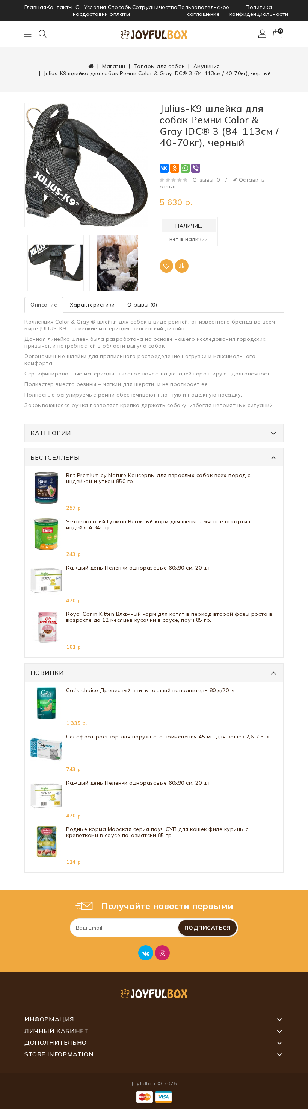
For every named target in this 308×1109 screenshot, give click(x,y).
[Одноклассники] (174, 168)
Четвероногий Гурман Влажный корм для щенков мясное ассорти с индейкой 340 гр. (159, 524)
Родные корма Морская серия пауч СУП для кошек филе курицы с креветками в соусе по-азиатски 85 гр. (157, 832)
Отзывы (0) (142, 304)
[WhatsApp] (185, 168)
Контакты (60, 7)
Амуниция (206, 66)
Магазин (113, 66)
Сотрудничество (155, 7)
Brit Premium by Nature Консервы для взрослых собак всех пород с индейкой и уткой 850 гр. (158, 478)
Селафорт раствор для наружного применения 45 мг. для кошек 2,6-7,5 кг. (169, 737)
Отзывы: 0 (206, 179)
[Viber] (195, 168)
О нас (78, 10)
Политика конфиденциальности (258, 10)
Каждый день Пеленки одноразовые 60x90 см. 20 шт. (139, 568)
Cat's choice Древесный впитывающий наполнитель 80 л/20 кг (151, 690)
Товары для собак (159, 66)
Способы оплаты (120, 10)
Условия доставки (95, 10)
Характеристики (92, 304)
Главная (35, 7)
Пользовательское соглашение (203, 10)
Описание (43, 304)
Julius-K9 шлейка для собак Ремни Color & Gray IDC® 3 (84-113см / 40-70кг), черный (157, 73)
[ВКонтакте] (164, 168)
